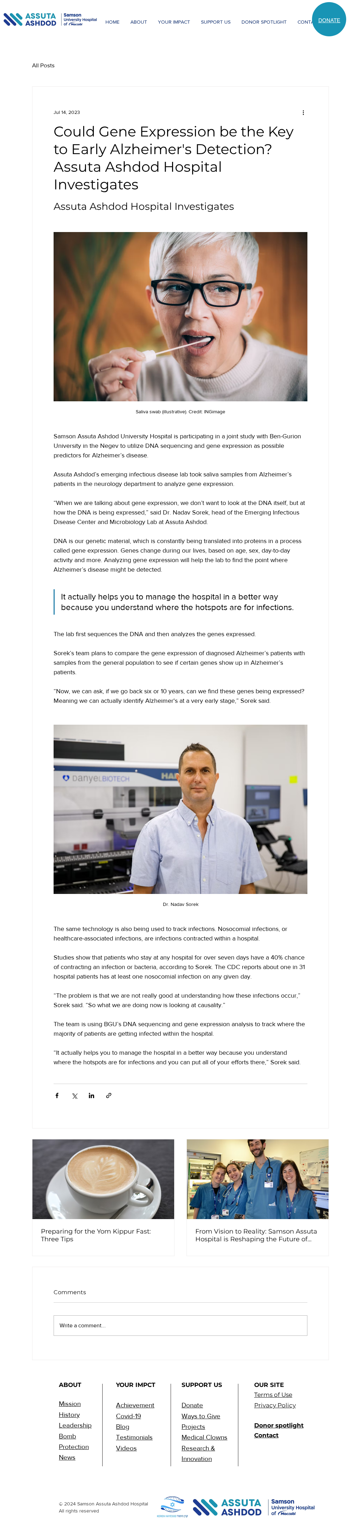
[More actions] (303, 112)
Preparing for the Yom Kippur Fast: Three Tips (96, 1235)
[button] (138, 22)
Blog (122, 1426)
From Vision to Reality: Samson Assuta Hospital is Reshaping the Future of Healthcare (256, 1235)
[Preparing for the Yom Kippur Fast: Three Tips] (103, 1179)
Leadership (75, 1425)
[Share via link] (108, 1095)
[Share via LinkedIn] (91, 1095)
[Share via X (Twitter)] (74, 1095)
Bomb (67, 1436)
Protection (74, 1446)
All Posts (43, 65)
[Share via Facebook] (57, 1095)
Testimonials (134, 1437)
